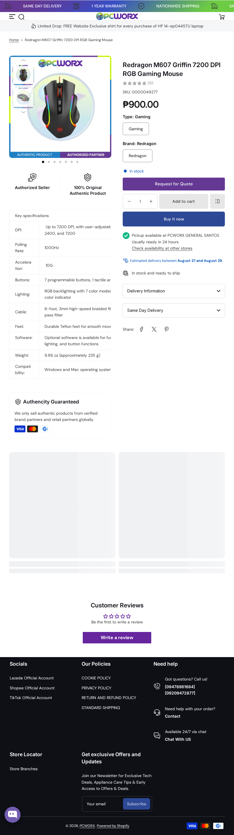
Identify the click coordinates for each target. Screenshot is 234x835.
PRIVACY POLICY (96, 688)
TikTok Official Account (31, 697)
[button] (21, 16)
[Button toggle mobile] (12, 16)
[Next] (23, 112)
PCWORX (87, 826)
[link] (141, 329)
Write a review (117, 638)
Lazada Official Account (32, 678)
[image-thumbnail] (23, 75)
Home (14, 40)
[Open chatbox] (13, 815)
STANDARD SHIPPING (101, 707)
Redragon (137, 155)
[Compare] (217, 201)
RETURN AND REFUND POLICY (109, 697)
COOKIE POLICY (96, 678)
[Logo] (117, 16)
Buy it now (174, 219)
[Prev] (23, 60)
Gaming (136, 128)
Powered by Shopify (113, 826)
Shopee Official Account (32, 688)
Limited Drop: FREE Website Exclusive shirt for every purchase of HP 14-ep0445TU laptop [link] (120, 26)
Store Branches (24, 768)
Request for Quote (174, 184)
